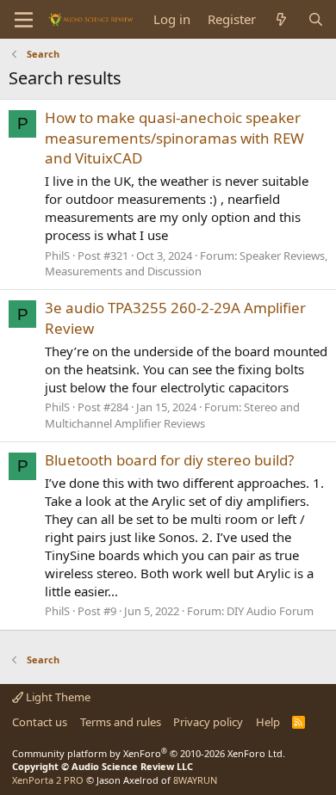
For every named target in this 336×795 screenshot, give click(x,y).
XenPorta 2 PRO (48, 779)
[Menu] (23, 19)
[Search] (316, 19)
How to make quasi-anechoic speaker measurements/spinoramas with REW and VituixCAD (174, 138)
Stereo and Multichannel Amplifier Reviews (172, 414)
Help (268, 722)
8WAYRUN (195, 779)
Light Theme (56, 697)
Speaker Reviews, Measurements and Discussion (186, 263)
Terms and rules (120, 722)
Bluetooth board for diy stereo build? (169, 460)
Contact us (39, 722)
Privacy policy (208, 722)
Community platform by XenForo (148, 753)
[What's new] (281, 19)
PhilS (57, 255)
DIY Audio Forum (270, 611)
